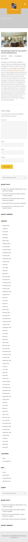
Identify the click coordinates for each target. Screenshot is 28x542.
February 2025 (6, 276)
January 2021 (6, 420)
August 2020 (6, 435)
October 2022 (6, 357)
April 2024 (5, 306)
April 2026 (5, 237)
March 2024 (6, 309)
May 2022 (5, 372)
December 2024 (7, 282)
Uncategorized (18, 56)
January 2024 (6, 315)
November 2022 (7, 354)
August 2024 (6, 294)
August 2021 (6, 399)
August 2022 (6, 363)
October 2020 (6, 429)
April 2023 (5, 339)
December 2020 (7, 423)
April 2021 (5, 411)
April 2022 (5, 375)
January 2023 (6, 348)
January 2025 (6, 279)
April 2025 (5, 273)
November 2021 (7, 390)
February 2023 (6, 345)
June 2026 (5, 231)
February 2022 (6, 381)
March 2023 (6, 342)
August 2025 (6, 261)
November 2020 (7, 426)
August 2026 (6, 225)
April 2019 (5, 447)
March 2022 (6, 378)
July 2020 (5, 438)
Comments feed (7, 478)
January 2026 (6, 246)
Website (3, 157)
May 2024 (5, 303)
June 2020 (5, 441)
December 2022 (7, 351)
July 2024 (5, 297)
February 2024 (6, 312)
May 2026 (5, 234)
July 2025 (5, 264)
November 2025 (7, 252)
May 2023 (5, 336)
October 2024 (6, 288)
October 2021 (6, 393)
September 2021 (7, 396)
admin (11, 56)
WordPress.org (6, 481)
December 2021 (7, 387)
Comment (4, 120)
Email (3, 149)
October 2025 (6, 255)
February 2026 (6, 243)
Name (3, 141)
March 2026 (6, 240)
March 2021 (6, 414)
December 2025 (7, 249)
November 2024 (7, 285)
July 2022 (5, 366)
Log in (4, 472)
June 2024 (5, 300)
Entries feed (6, 475)
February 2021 (6, 417)
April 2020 (5, 444)
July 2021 (5, 402)
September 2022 (7, 360)
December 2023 (7, 318)
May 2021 (5, 408)
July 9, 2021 (4, 56)
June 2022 (5, 369)
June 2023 (5, 333)
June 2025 (5, 267)
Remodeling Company (16, 70)
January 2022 (6, 384)
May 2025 (5, 270)
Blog (4, 458)
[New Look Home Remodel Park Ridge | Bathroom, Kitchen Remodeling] (14, 7)
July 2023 (5, 330)
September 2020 (7, 432)
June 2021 (5, 405)
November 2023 (7, 321)
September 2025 (7, 258)
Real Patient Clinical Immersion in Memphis (14, 203)
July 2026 (5, 228)
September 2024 (7, 291)
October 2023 (6, 324)
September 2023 (7, 327)
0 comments (5, 58)
